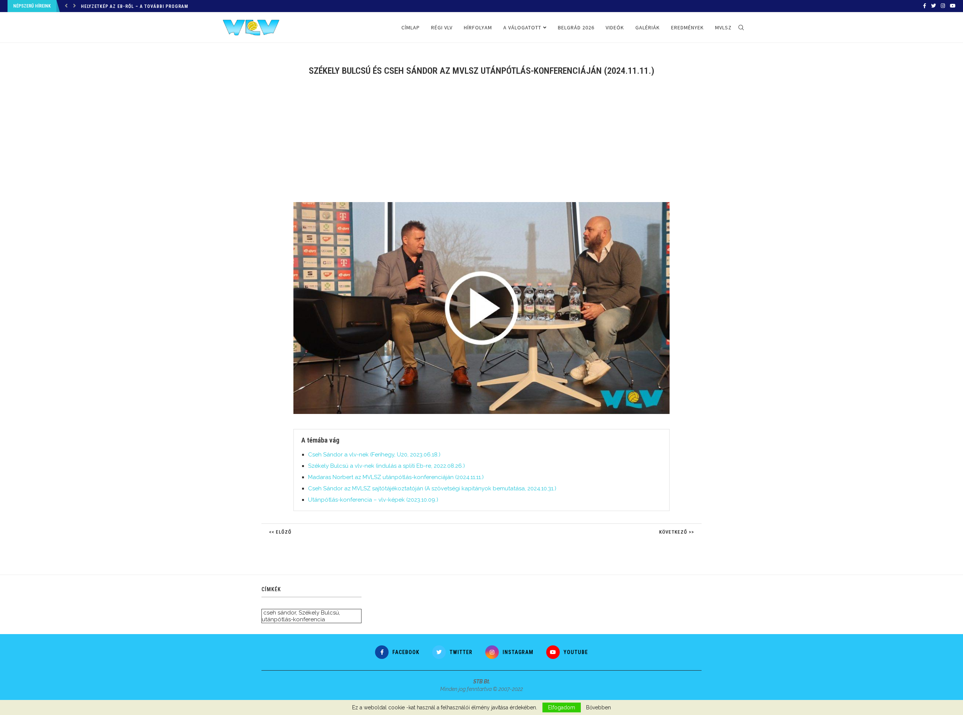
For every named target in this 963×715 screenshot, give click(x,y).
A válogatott (522, 27)
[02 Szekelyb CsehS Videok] (485, 205)
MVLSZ (723, 27)
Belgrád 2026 (576, 27)
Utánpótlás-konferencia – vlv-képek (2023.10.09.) (373, 499)
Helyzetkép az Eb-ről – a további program (134, 6)
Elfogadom (561, 707)
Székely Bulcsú (319, 612)
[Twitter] (933, 6)
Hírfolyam (478, 27)
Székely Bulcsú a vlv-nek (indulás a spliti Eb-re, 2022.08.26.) (386, 465)
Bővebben (598, 707)
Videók (615, 27)
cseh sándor (279, 612)
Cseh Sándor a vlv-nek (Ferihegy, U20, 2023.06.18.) (374, 454)
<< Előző (280, 532)
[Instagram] (943, 6)
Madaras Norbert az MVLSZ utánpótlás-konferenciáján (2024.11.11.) (396, 477)
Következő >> (676, 532)
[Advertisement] (481, 143)
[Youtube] (952, 6)
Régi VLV (442, 27)
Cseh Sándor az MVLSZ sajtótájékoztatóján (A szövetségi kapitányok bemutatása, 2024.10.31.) (432, 488)
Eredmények (687, 27)
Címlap (410, 27)
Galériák (647, 27)
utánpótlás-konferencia (293, 619)
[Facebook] (924, 6)
